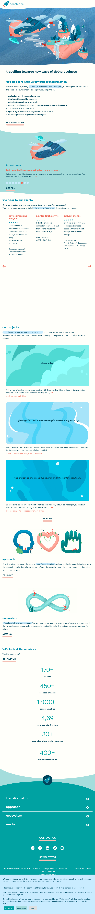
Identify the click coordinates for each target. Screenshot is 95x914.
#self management (13, 396)
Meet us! (7, 634)
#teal (24, 396)
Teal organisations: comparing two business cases (33, 170)
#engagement (11, 511)
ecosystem (14, 815)
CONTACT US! (9, 659)
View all (48, 519)
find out (7, 575)
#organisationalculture (33, 453)
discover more (15, 123)
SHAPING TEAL (47, 363)
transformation (17, 798)
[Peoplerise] (13, 4)
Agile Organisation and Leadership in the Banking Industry (47, 420)
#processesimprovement (28, 511)
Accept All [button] (8, 908)
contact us (47, 838)
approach (13, 807)
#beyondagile (17, 453)
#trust (41, 511)
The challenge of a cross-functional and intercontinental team (47, 477)
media (10, 824)
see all (10, 188)
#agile (8, 453)
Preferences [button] (21, 908)
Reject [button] (33, 908)
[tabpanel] (47, 173)
